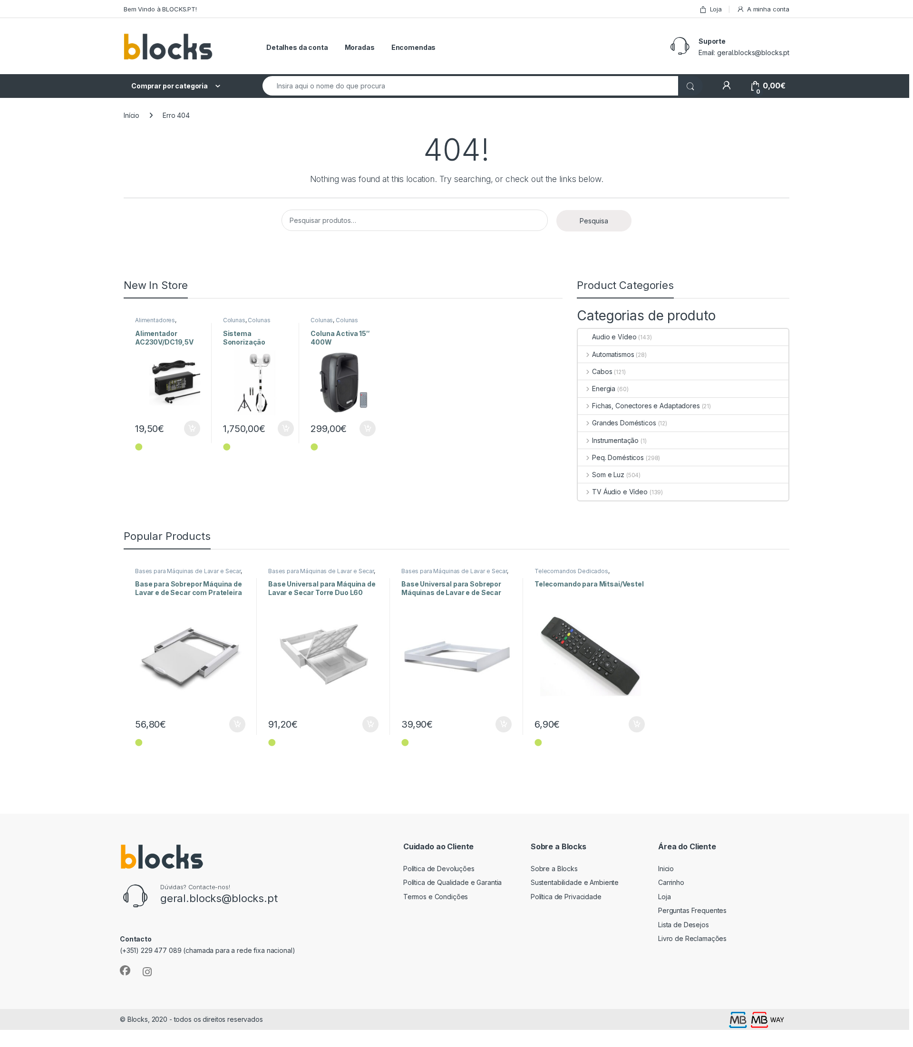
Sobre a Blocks (554, 868)
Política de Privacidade (566, 897)
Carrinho (671, 882)
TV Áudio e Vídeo (620, 492)
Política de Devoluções (439, 868)
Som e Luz (608, 475)
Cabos (602, 371)
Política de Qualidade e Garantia (452, 882)
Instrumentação (615, 440)
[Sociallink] (125, 970)
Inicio (666, 868)
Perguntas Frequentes (692, 910)
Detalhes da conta (297, 47)
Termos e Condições (435, 897)
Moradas (360, 47)
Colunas (234, 320)
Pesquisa (594, 221)
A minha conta (768, 9)
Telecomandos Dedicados (571, 571)
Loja (716, 9)
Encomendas (413, 47)
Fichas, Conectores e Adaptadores (645, 406)
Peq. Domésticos (618, 457)
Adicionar (185, 429)
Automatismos (613, 354)
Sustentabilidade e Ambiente (575, 882)
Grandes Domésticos (624, 423)
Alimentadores (155, 320)
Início (131, 115)
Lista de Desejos (683, 925)
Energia (603, 388)
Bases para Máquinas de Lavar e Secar (188, 571)
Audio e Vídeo (614, 337)
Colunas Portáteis (247, 323)
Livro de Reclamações (692, 938)
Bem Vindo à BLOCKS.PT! (160, 9)
